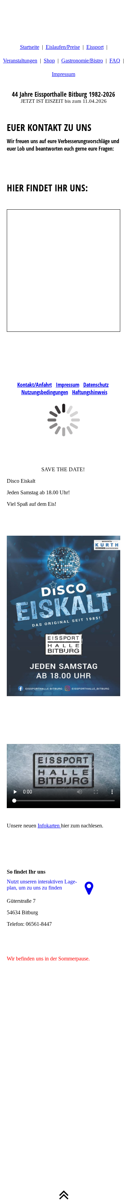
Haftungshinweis (89, 392)
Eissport (95, 47)
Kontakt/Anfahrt (34, 384)
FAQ (114, 60)
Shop (49, 60)
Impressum (63, 74)
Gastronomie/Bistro (82, 60)
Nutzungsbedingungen (44, 392)
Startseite (29, 47)
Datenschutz (96, 384)
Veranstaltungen (20, 60)
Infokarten (49, 825)
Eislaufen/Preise (63, 47)
